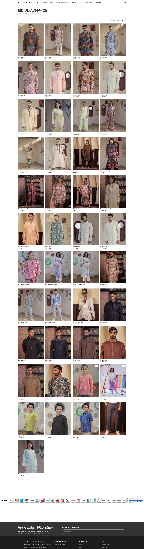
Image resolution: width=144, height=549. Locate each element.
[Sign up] (123, 531)
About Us (81, 544)
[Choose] (41, 53)
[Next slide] (42, 39)
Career (80, 547)
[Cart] (125, 2)
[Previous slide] (20, 39)
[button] (118, 20)
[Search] (118, 2)
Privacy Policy (104, 547)
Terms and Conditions (106, 544)
